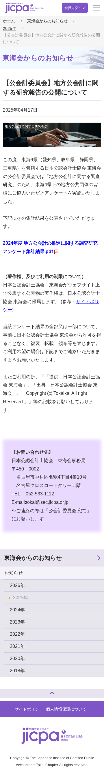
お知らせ (13, 572)
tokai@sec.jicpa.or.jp (47, 502)
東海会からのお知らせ (47, 21)
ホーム (9, 21)
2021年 (17, 646)
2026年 (17, 585)
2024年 (17, 609)
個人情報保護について (66, 709)
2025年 (9, 28)
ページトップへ (10, 691)
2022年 (17, 634)
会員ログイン (74, 8)
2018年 (17, 670)
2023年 (17, 621)
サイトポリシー (29, 709)
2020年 (17, 658)
